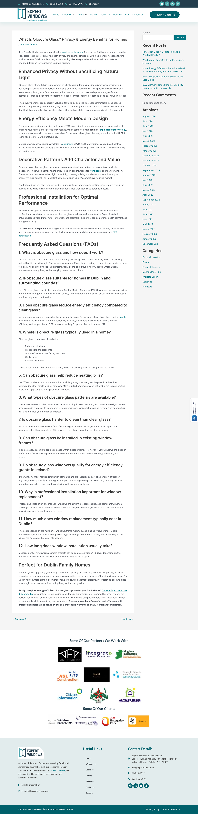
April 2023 (147, 194)
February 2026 (149, 145)
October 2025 (149, 165)
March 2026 (148, 141)
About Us (90, 781)
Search (146, 32)
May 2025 (147, 180)
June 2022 (147, 214)
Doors (145, 262)
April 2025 (147, 185)
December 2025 (150, 155)
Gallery (89, 776)
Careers (89, 793)
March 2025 (148, 190)
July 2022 (147, 209)
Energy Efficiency (151, 267)
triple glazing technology (113, 129)
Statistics (147, 281)
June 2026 (147, 126)
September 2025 (151, 170)
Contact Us (90, 787)
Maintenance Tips (151, 271)
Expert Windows (57, 770)
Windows (24, 44)
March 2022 (148, 229)
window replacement (72, 52)
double (122, 317)
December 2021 (150, 243)
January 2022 (149, 239)
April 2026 (147, 136)
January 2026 (149, 150)
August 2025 (149, 175)
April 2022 (147, 224)
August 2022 (149, 204)
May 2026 (147, 131)
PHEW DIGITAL (66, 809)
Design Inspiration (151, 257)
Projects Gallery (150, 276)
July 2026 (147, 121)
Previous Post (20, 619)
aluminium (67, 144)
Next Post (127, 619)
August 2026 (149, 116)
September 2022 (151, 199)
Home (88, 758)
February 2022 (149, 234)
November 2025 (150, 160)
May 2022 (147, 219)
